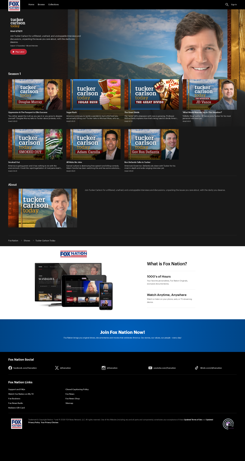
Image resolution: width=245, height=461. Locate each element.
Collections (53, 5)
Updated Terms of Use (193, 420)
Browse (41, 5)
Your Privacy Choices (49, 422)
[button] (227, 5)
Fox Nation (13, 241)
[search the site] (227, 5)
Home (31, 5)
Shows (27, 241)
